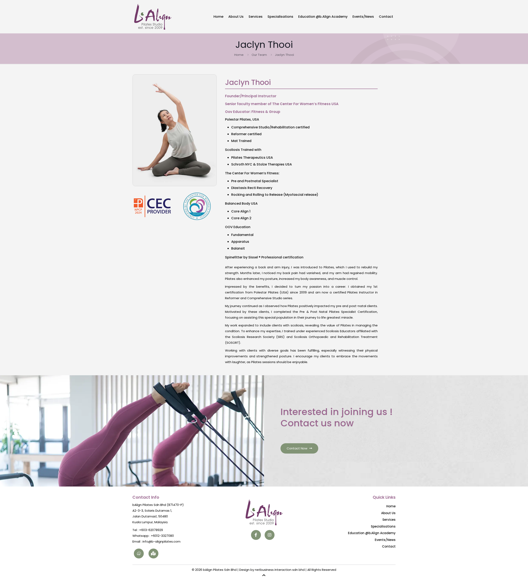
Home (239, 55)
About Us (388, 513)
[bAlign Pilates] (152, 16)
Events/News (385, 540)
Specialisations (383, 526)
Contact (389, 546)
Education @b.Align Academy (372, 533)
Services (389, 519)
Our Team (259, 55)
